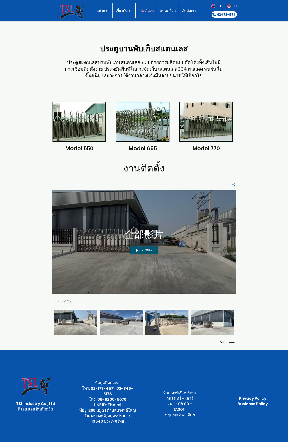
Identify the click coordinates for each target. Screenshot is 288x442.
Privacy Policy (252, 398)
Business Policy (253, 404)
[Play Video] (75, 322)
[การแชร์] (232, 184)
